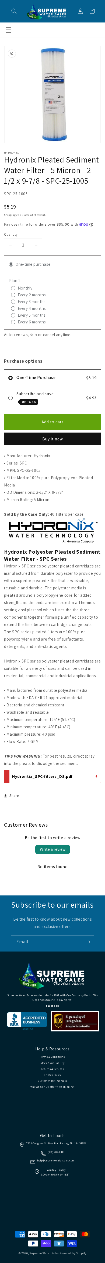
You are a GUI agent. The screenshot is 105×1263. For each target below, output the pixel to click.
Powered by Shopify (73, 1253)
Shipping (10, 215)
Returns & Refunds (52, 1069)
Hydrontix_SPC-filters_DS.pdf (42, 776)
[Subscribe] (88, 942)
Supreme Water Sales (43, 1253)
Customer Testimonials (52, 1081)
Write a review (52, 849)
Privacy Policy (52, 1075)
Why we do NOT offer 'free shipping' (52, 1087)
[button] (14, 11)
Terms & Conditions (52, 1057)
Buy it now (52, 438)
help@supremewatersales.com (56, 1160)
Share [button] (14, 795)
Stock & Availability (52, 1063)
